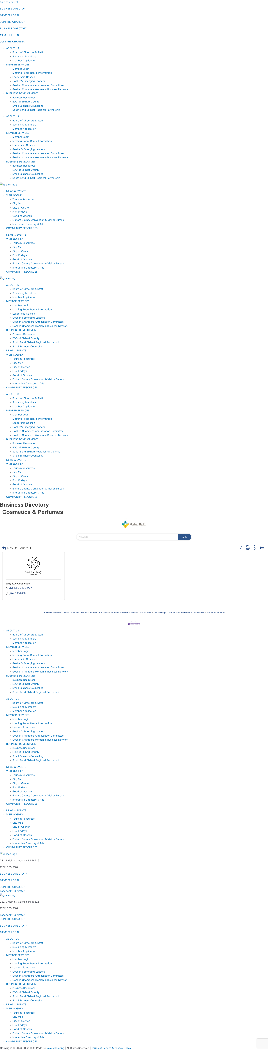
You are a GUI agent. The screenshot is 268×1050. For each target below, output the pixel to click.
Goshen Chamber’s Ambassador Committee (38, 85)
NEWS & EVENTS (16, 191)
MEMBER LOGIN (9, 15)
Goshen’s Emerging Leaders (28, 81)
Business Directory (53, 613)
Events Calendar (89, 613)
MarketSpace (145, 613)
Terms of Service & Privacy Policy (111, 1048)
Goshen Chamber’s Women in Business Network (40, 89)
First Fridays (19, 211)
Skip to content (9, 2)
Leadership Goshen (23, 77)
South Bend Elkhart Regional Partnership (36, 109)
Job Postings (159, 613)
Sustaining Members (24, 56)
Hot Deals (104, 613)
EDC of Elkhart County (25, 101)
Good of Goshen (22, 215)
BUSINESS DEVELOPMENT (22, 93)
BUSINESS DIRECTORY (13, 8)
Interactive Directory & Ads (28, 224)
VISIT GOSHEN (15, 195)
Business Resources (23, 97)
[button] (4, 548)
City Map (17, 203)
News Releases (71, 613)
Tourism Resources (23, 199)
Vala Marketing (55, 1048)
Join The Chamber (215, 613)
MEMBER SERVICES (17, 64)
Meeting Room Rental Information (32, 72)
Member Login (20, 68)
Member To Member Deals (123, 613)
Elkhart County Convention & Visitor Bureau (38, 219)
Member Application (24, 60)
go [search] (186, 536)
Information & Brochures (192, 613)
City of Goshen (21, 207)
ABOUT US (12, 48)
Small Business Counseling (27, 105)
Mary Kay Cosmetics (18, 583)
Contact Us (173, 613)
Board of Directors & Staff (27, 52)
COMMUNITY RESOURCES (22, 228)
